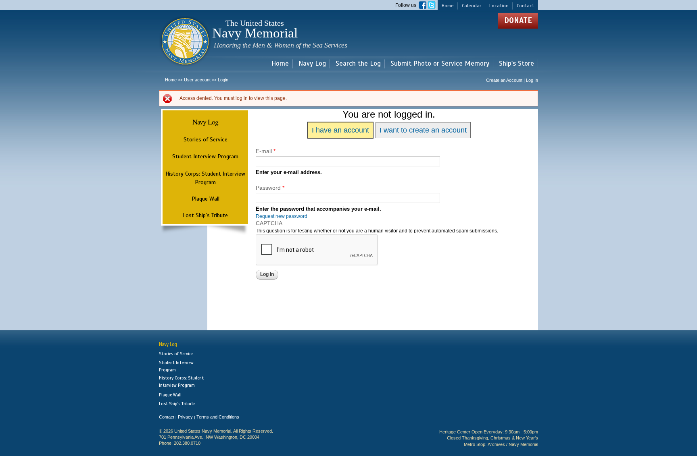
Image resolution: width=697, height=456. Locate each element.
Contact (525, 5)
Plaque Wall (205, 198)
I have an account (340, 130)
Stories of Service (205, 139)
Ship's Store (516, 63)
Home (448, 5)
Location (499, 5)
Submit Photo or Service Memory (439, 63)
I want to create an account (423, 130)
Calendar (471, 5)
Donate (518, 20)
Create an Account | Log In (512, 80)
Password (270, 187)
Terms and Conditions (217, 417)
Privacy (185, 417)
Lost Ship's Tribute (205, 215)
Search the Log (358, 63)
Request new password (281, 216)
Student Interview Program (205, 156)
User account (197, 79)
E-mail (265, 151)
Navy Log (312, 63)
